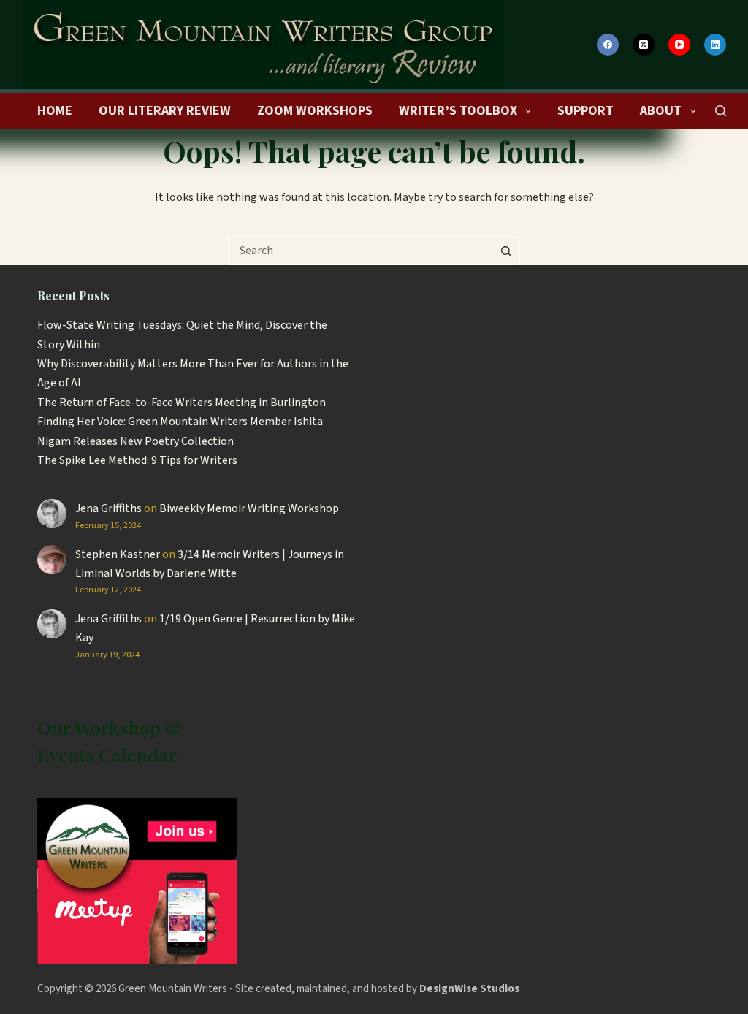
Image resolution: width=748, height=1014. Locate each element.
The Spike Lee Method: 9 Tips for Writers (137, 460)
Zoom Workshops (315, 111)
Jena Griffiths (108, 508)
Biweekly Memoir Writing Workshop (249, 508)
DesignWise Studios (469, 988)
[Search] (720, 110)
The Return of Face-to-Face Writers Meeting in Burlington (181, 402)
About (661, 111)
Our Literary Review (165, 111)
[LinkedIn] (715, 45)
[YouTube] (679, 45)
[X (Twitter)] (643, 45)
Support (585, 111)
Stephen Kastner (117, 554)
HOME (54, 111)
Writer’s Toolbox (458, 111)
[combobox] (360, 250)
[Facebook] (608, 45)
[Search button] (505, 250)
